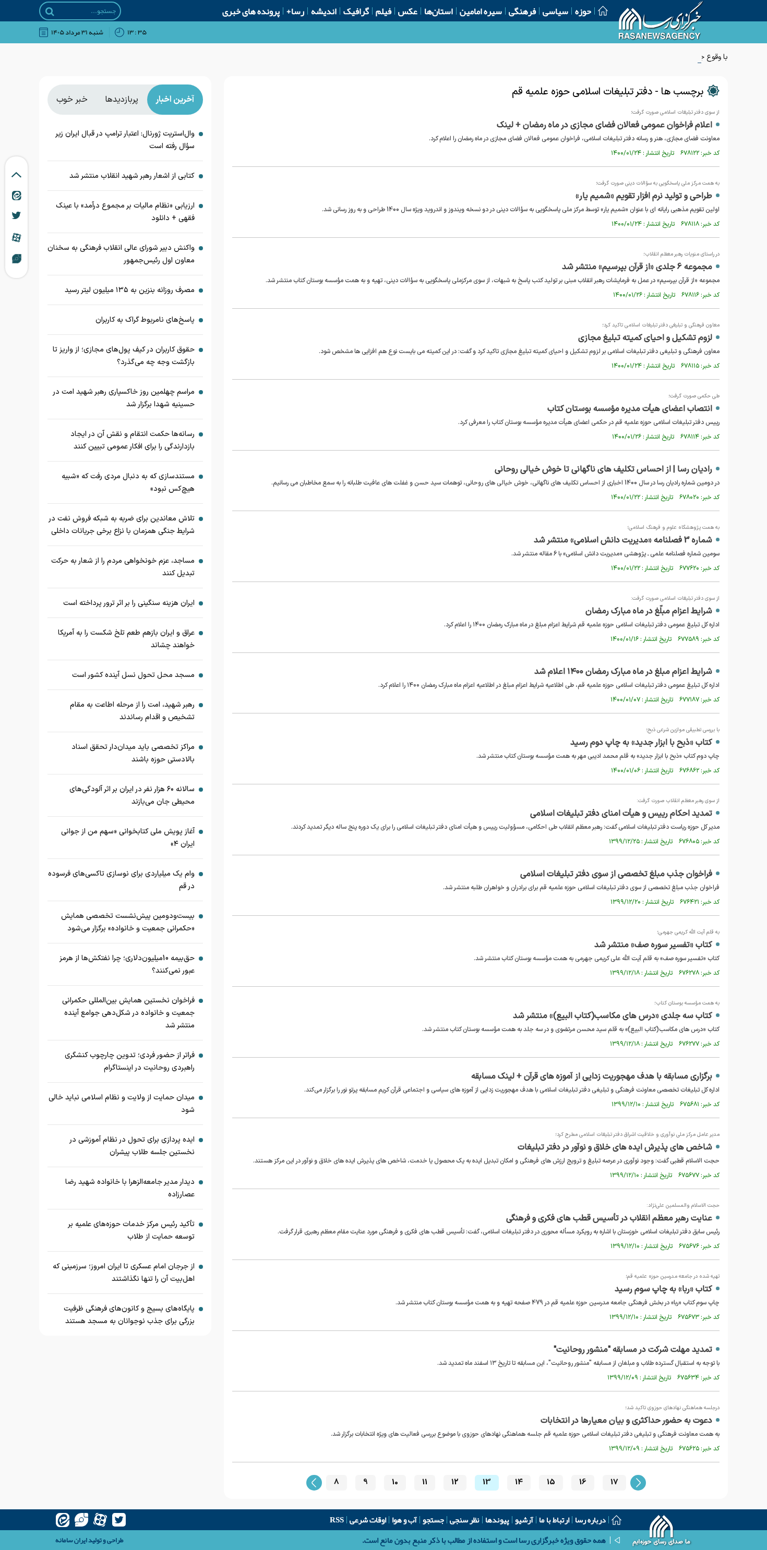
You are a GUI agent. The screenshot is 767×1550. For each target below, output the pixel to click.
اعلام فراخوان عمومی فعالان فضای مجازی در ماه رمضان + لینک (604, 125)
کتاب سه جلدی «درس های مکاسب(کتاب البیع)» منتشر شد (612, 1016)
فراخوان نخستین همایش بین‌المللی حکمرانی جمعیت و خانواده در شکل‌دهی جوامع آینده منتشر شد (128, 1013)
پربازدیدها (121, 99)
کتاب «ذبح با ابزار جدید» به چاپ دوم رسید (641, 742)
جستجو (433, 1520)
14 (519, 1482)
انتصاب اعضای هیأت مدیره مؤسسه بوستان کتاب (629, 409)
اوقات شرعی (368, 1520)
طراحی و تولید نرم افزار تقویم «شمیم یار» (644, 196)
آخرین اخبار (174, 99)
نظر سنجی (465, 1520)
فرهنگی (522, 11)
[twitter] (119, 1519)
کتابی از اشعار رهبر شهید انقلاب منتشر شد (132, 176)
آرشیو (524, 1520)
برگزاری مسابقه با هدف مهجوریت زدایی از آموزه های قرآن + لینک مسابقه (591, 1076)
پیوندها (497, 1520)
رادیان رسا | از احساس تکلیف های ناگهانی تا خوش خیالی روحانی (603, 469)
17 (614, 1482)
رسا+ (295, 11)
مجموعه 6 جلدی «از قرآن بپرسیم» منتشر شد (637, 267)
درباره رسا (590, 1520)
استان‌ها (438, 11)
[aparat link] (16, 237)
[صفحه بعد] (638, 1483)
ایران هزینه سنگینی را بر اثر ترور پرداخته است (129, 603)
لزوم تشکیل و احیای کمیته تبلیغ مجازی (645, 338)
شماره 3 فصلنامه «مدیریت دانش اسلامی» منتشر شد (623, 540)
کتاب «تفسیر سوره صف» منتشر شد (653, 945)
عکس (407, 11)
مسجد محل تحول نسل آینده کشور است (133, 675)
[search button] (49, 11)
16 (582, 1482)
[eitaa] (62, 1519)
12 (455, 1482)
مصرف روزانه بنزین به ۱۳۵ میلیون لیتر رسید (130, 290)
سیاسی (555, 11)
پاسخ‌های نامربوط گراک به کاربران (145, 319)
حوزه (583, 11)
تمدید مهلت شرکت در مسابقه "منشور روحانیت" (633, 1349)
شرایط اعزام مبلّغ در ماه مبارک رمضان (648, 611)
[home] (662, 1532)
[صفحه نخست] (599, 11)
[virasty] (81, 1519)
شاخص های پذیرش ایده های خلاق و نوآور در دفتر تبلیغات (615, 1147)
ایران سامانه (71, 1540)
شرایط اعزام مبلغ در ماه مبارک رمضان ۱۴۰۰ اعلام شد (623, 671)
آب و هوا (404, 1520)
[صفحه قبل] (314, 1483)
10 (395, 1482)
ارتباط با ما (554, 1520)
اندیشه (324, 11)
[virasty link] (16, 258)
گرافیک (356, 11)
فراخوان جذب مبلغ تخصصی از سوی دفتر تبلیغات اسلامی (616, 874)
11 (424, 1482)
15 (551, 1482)
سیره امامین (481, 11)
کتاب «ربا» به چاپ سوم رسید (663, 1289)
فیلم (383, 11)
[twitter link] (16, 215)
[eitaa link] (16, 195)
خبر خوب (72, 99)
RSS (337, 1520)
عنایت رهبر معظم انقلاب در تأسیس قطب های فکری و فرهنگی (609, 1218)
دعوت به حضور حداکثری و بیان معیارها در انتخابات (626, 1420)
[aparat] (100, 1519)
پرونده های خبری (251, 11)
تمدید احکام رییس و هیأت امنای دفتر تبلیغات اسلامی (621, 813)
